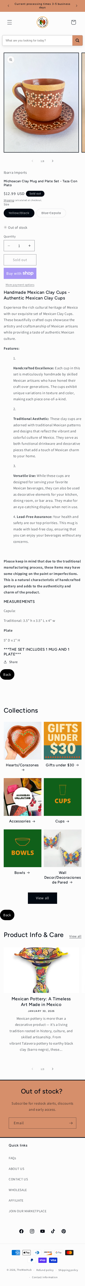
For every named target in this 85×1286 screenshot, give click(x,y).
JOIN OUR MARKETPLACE (27, 1211)
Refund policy (45, 1270)
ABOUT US (16, 1168)
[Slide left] (32, 161)
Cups (60, 821)
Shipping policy (68, 1270)
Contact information (45, 1277)
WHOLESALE (18, 1190)
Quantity (10, 236)
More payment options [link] (20, 285)
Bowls (19, 872)
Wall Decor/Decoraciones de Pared (62, 877)
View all (42, 898)
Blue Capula (53, 213)
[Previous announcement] (8, 6)
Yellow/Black (21, 213)
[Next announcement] (77, 6)
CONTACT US (18, 1179)
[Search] (77, 40)
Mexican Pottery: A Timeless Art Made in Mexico (41, 1001)
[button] (9, 22)
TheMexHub (24, 1270)
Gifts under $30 (60, 765)
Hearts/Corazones (22, 765)
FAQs (12, 1158)
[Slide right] (52, 161)
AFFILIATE (16, 1200)
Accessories (20, 821)
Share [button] (13, 662)
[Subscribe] (71, 1123)
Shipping (9, 200)
